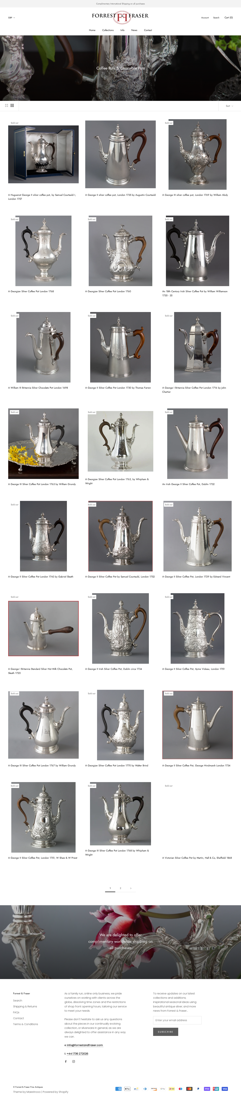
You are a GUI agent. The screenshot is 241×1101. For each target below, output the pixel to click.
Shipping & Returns (25, 1006)
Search (216, 17)
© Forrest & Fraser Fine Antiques (28, 1087)
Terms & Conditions (25, 1024)
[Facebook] (65, 1061)
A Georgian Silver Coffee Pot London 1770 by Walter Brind (116, 765)
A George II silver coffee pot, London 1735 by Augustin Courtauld (120, 195)
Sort (228, 106)
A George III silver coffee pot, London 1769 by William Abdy (195, 195)
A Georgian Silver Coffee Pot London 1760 (108, 291)
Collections (108, 30)
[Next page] (131, 888)
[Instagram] (73, 1061)
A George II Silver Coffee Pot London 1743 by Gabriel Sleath (40, 576)
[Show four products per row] (12, 105)
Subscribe (165, 1031)
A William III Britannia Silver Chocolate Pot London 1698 (38, 388)
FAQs (16, 1012)
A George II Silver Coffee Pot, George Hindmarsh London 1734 (196, 765)
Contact (148, 30)
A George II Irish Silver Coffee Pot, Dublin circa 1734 (113, 669)
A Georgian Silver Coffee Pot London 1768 (31, 291)
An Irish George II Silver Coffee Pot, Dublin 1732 (188, 484)
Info (122, 30)
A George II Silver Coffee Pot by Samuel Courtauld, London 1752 (120, 576)
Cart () (229, 17)
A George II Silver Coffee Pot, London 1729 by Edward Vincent (196, 576)
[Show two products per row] (6, 105)
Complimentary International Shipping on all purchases (120, 3)
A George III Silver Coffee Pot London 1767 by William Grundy (42, 765)
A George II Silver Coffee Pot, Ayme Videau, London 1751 (193, 669)
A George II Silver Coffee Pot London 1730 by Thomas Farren (118, 388)
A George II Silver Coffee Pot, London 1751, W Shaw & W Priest (42, 858)
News (134, 30)
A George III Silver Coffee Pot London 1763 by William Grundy (42, 484)
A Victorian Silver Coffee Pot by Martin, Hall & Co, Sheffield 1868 (197, 858)
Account (205, 17)
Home (92, 30)
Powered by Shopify (55, 1092)
